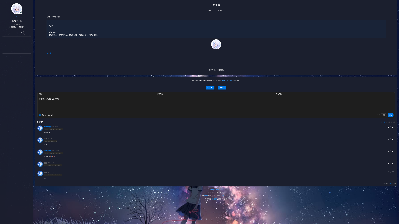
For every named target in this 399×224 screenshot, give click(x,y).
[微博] (19, 40)
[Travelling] (19, 49)
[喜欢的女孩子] (19, 56)
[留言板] (25, 32)
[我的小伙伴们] (14, 56)
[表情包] (46, 115)
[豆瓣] (24, 40)
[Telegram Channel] (24, 45)
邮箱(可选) (160, 94)
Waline (390, 183)
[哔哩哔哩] (9, 45)
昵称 (40, 94)
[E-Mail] (14, 49)
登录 (384, 115)
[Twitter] (19, 45)
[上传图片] (49, 115)
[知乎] (4, 45)
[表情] (43, 115)
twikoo (222, 88)
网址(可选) (279, 94)
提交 (390, 115)
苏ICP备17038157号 (216, 189)
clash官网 (47, 126)
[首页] (7, 32)
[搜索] (395, 3)
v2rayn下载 (48, 150)
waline (210, 88)
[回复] (393, 126)
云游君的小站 (17, 21)
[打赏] (216, 65)
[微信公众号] (14, 45)
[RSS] (4, 40)
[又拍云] (214, 199)
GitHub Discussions (228, 80)
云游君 (16, 16)
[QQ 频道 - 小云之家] (9, 40)
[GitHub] (14, 40)
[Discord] (29, 45)
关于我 (49, 53)
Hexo (206, 195)
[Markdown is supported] (40, 115)
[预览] (52, 115)
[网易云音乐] (29, 40)
